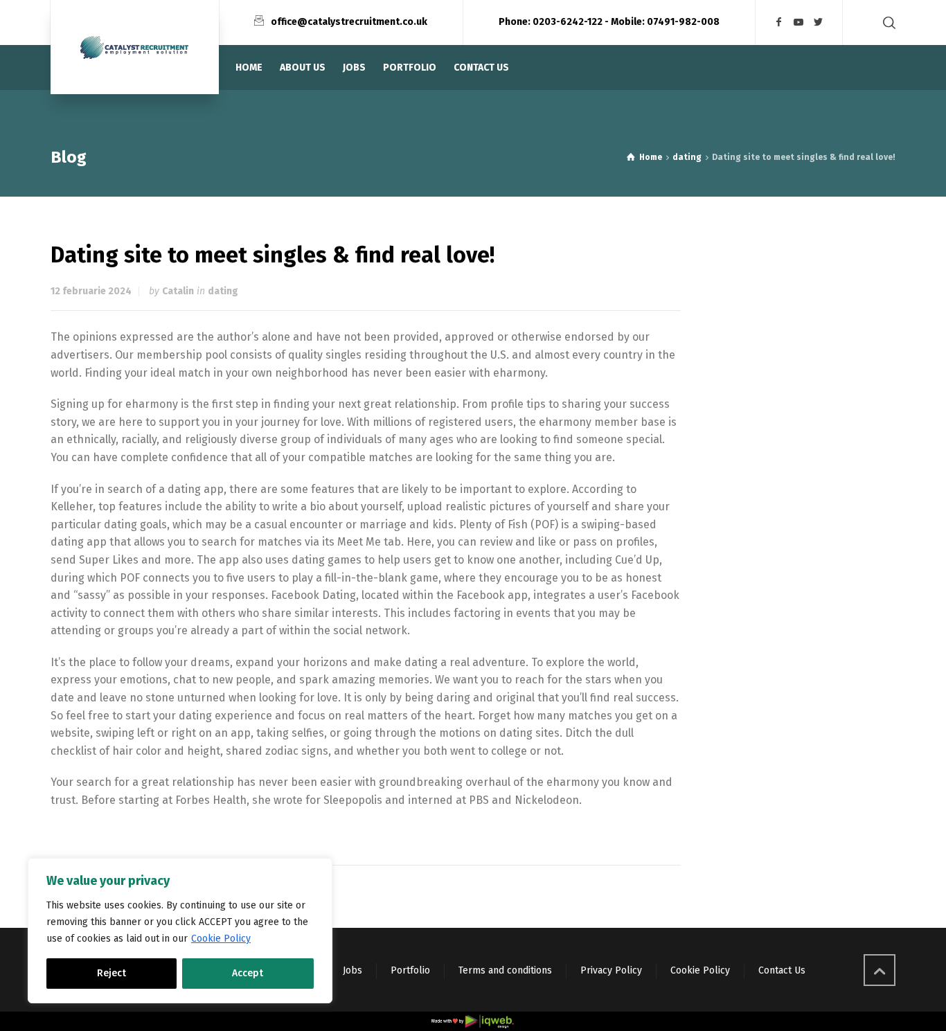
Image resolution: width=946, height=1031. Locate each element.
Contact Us (781, 970)
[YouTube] (799, 22)
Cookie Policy (221, 938)
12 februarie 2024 (91, 291)
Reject (111, 973)
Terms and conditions (505, 970)
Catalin (178, 291)
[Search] (886, 22)
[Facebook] (779, 22)
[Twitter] (818, 22)
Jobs (352, 970)
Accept (247, 973)
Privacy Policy (611, 970)
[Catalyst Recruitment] (134, 47)
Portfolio (410, 970)
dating (223, 291)
